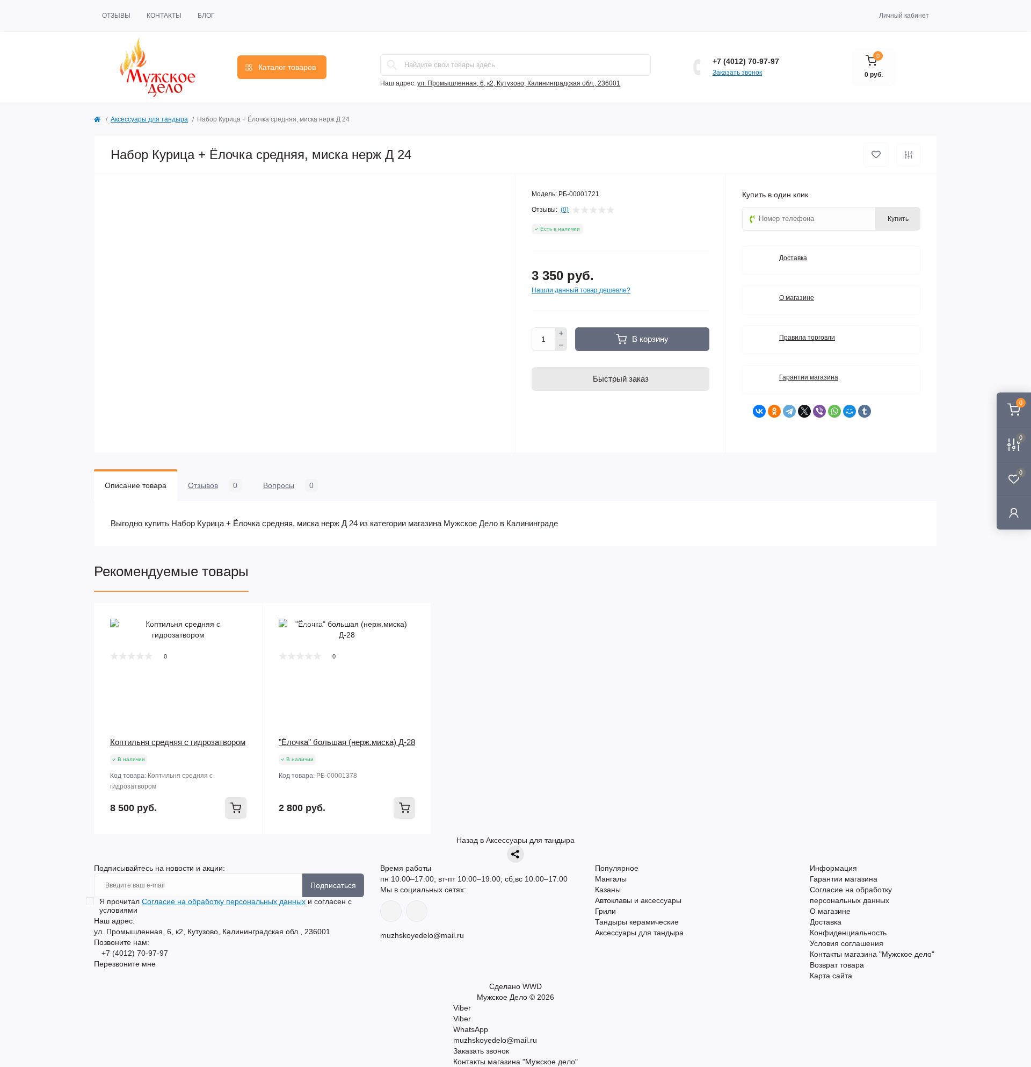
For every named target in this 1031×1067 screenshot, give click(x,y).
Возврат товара (837, 965)
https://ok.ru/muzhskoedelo (416, 911)
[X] (804, 411)
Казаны (608, 889)
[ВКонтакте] (759, 411)
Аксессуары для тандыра (149, 119)
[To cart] (235, 808)
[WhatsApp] (834, 411)
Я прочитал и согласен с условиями (225, 905)
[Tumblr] (864, 411)
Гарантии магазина (808, 377)
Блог (206, 15)
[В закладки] (876, 154)
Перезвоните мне (125, 963)
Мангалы (611, 879)
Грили (605, 911)
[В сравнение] (908, 155)
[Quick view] (246, 619)
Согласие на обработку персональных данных (224, 901)
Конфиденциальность (848, 932)
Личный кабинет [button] (904, 15)
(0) (565, 209)
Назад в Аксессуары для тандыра (515, 840)
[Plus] (561, 333)
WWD (532, 986)
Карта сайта (831, 975)
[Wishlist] (246, 639)
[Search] (392, 65)
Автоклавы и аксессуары (638, 900)
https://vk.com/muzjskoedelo (391, 911)
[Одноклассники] (774, 411)
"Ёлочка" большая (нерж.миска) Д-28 (347, 742)
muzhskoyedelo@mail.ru (422, 935)
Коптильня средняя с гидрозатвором (177, 742)
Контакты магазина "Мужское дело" (872, 954)
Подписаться (333, 885)
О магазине (796, 298)
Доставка (793, 258)
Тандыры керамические (637, 922)
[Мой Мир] (849, 411)
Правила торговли (807, 337)
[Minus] (561, 345)
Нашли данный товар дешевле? (581, 290)
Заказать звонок (737, 72)
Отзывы (116, 15)
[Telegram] (789, 411)
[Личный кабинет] (1014, 512)
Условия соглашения (846, 943)
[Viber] (819, 411)
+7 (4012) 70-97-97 (746, 61)
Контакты (164, 15)
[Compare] (246, 659)
